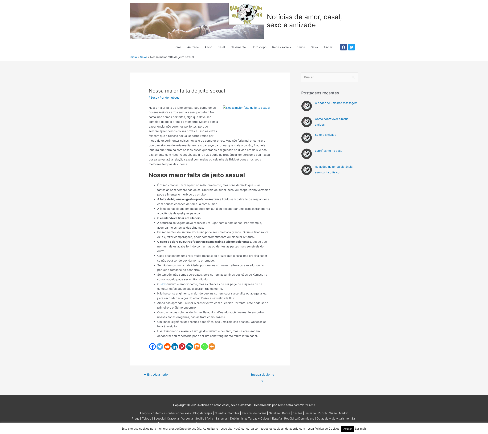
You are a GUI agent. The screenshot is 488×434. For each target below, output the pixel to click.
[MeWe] (189, 346)
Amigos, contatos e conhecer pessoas (165, 413)
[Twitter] (160, 346)
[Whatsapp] (204, 346)
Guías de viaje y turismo (333, 418)
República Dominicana (299, 418)
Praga (135, 418)
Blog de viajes (202, 413)
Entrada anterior (156, 374)
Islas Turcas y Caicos (255, 418)
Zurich (322, 413)
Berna (286, 413)
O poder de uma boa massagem (336, 103)
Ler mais (361, 428)
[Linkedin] (174, 346)
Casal (221, 47)
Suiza (333, 413)
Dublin (234, 418)
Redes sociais (281, 47)
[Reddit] (167, 346)
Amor (208, 47)
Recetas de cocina (254, 413)
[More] (212, 346)
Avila (210, 418)
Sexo (314, 47)
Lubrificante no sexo (328, 150)
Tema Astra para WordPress (296, 405)
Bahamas (221, 418)
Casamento (238, 47)
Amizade (193, 47)
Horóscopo (259, 47)
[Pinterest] (182, 346)
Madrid (343, 413)
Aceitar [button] (348, 428)
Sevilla (199, 418)
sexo (163, 284)
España (277, 418)
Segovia (159, 418)
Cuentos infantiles (227, 413)
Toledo (146, 418)
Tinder (327, 47)
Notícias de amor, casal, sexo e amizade (304, 21)
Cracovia (173, 418)
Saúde (301, 47)
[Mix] (197, 346)
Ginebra (274, 413)
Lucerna (310, 413)
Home (177, 47)
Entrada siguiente (262, 375)
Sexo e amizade (325, 134)
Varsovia (187, 418)
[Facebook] (152, 346)
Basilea (297, 413)
